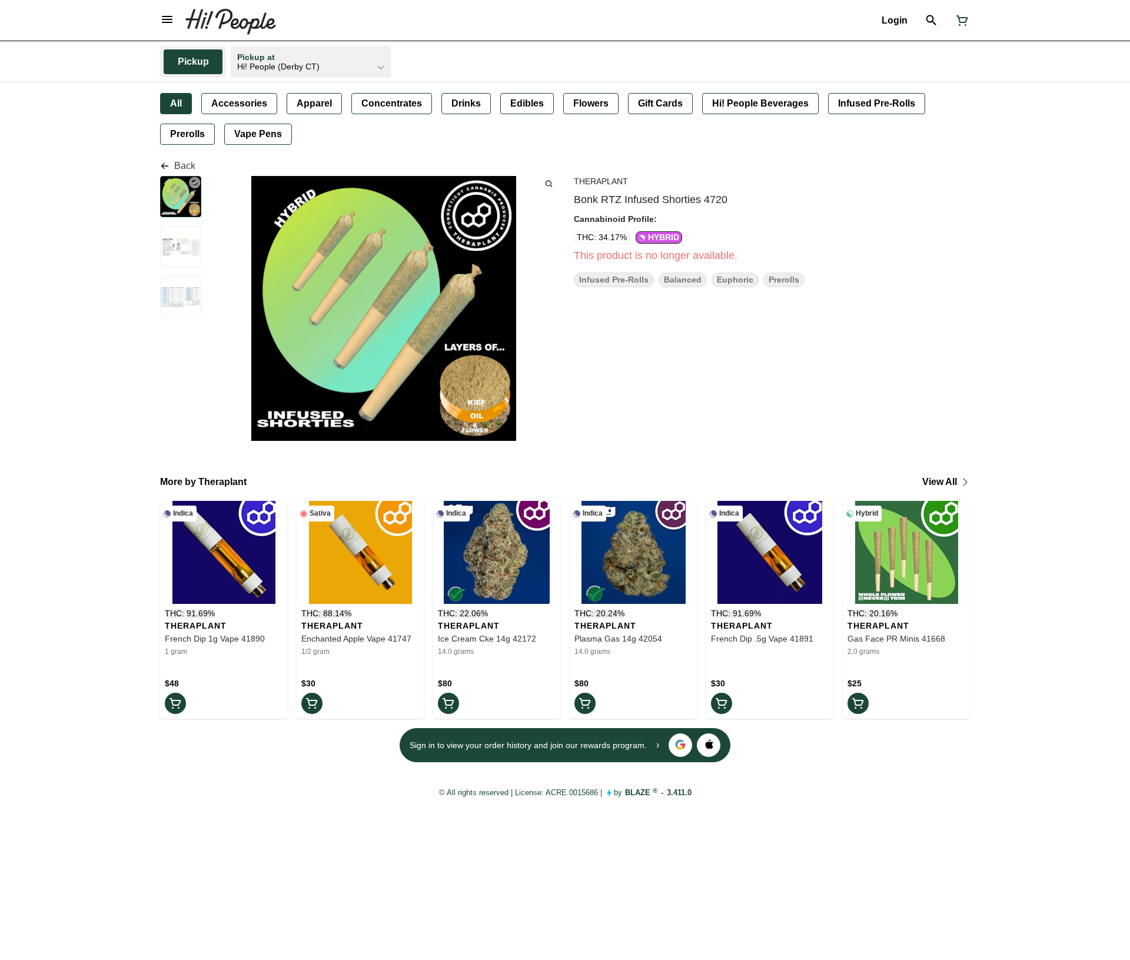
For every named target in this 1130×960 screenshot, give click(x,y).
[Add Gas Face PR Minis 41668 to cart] (858, 703)
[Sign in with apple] (708, 745)
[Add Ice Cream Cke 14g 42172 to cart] (448, 703)
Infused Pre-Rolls (614, 279)
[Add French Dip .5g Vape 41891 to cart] (721, 703)
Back (184, 166)
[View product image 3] (180, 297)
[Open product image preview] (548, 183)
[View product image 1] (180, 197)
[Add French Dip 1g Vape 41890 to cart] (175, 703)
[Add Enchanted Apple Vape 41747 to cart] (312, 703)
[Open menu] (167, 19)
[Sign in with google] (680, 745)
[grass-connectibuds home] (230, 20)
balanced (683, 279)
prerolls (784, 279)
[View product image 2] (180, 247)
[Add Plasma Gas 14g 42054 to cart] (585, 703)
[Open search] (931, 21)
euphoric (735, 279)
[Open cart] (960, 21)
